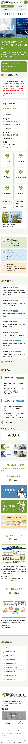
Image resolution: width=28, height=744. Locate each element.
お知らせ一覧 (8, 362)
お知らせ (16, 63)
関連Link (7, 69)
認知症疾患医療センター (11, 663)
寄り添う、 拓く (14, 14)
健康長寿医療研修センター (12, 659)
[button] (12, 580)
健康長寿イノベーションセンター (13, 648)
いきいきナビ (15, 66)
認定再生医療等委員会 (11, 679)
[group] (14, 561)
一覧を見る (16, 480)
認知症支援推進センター (11, 667)
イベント (7, 66)
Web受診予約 (8, 128)
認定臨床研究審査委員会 (11, 675)
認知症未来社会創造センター (12, 652)
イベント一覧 (8, 422)
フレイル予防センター (11, 655)
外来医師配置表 (8, 114)
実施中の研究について (11, 671)
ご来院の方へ (8, 63)
